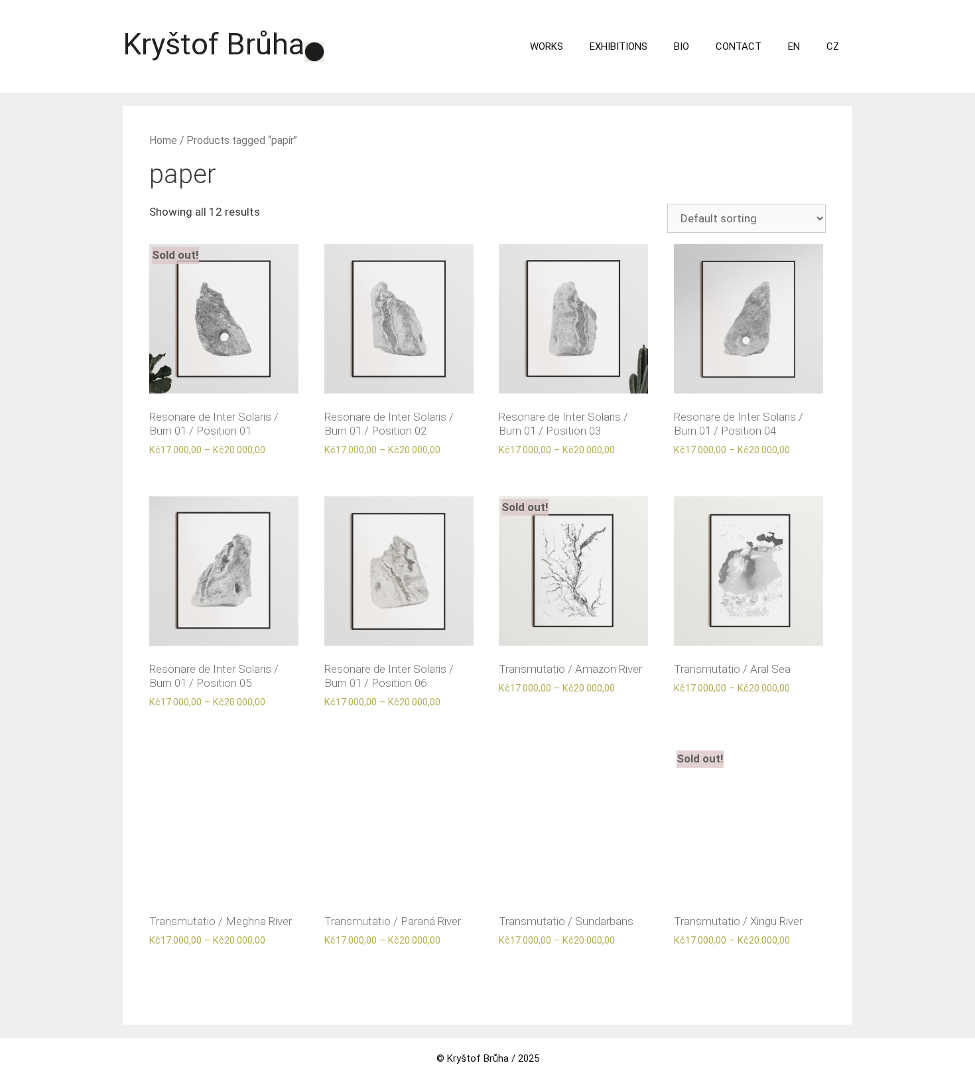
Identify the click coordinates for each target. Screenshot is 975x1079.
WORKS (546, 46)
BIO (681, 46)
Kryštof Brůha (213, 44)
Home (163, 140)
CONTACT (738, 46)
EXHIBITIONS (618, 46)
